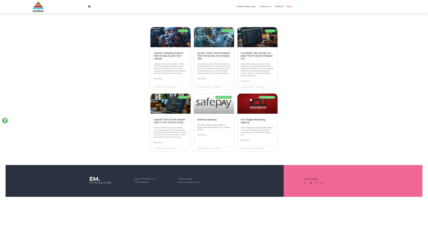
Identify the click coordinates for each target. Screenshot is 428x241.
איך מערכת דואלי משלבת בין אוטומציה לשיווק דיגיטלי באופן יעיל (257, 56)
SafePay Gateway (207, 119)
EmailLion (279, 6)
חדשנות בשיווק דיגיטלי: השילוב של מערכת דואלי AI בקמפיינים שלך (213, 56)
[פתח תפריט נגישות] (5, 120)
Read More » (158, 79)
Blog (289, 6)
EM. (94, 179)
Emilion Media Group (246, 6)
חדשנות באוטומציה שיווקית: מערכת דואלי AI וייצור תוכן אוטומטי (168, 56)
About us (265, 6)
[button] (89, 6)
